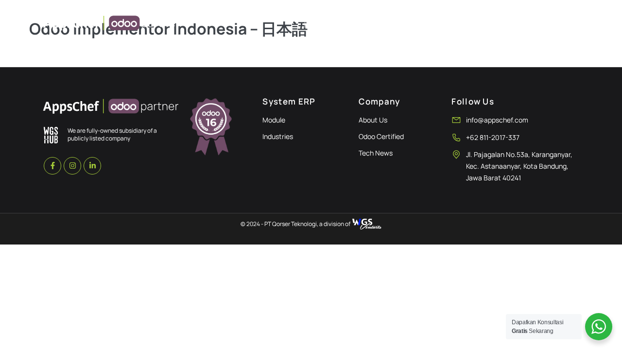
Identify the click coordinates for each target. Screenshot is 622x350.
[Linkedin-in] (92, 166)
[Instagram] (72, 166)
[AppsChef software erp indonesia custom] (111, 107)
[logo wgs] (51, 135)
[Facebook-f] (52, 166)
